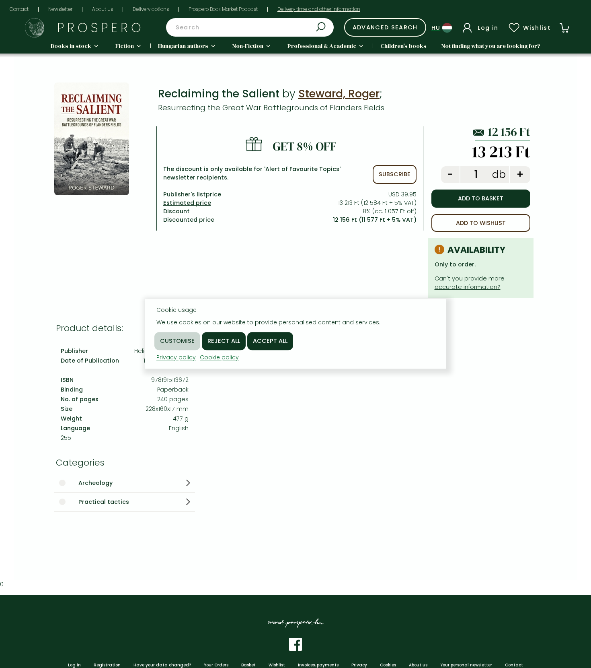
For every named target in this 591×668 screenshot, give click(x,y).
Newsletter (60, 9)
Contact (19, 9)
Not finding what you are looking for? (490, 46)
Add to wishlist (481, 223)
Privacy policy (176, 357)
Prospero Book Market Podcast (223, 9)
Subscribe (394, 174)
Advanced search (385, 27)
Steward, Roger (339, 93)
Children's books (403, 46)
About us (102, 9)
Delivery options (151, 9)
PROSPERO (100, 28)
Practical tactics (103, 502)
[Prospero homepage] (34, 27)
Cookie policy (219, 357)
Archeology (95, 483)
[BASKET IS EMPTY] (564, 27)
